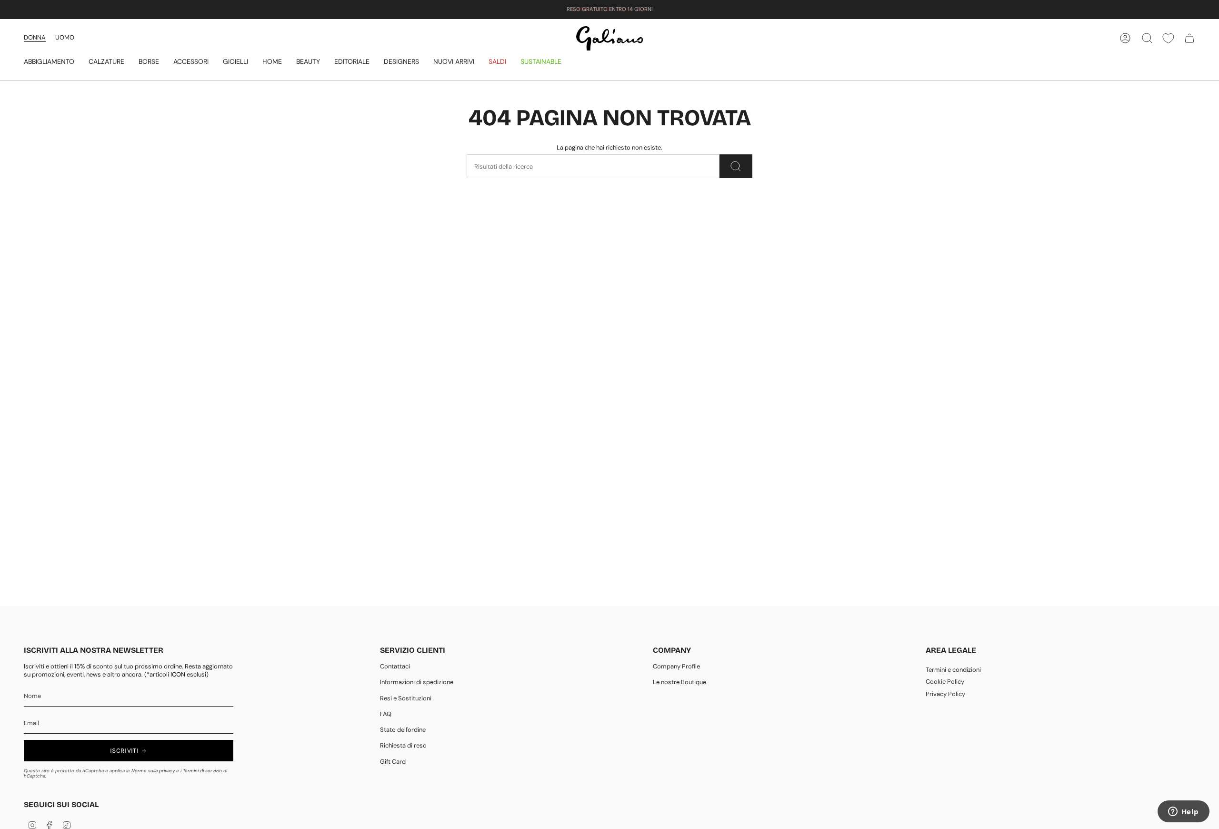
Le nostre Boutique (679, 682)
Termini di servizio (202, 771)
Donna (35, 37)
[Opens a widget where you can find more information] (1183, 812)
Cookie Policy (945, 681)
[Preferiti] (1168, 38)
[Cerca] (735, 166)
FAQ (385, 714)
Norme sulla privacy (153, 771)
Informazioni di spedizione (416, 682)
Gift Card (393, 762)
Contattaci (395, 666)
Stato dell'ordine (403, 730)
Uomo (64, 37)
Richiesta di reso (403, 745)
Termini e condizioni (953, 670)
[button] (49, 62)
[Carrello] (1189, 38)
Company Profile (676, 666)
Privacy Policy (945, 694)
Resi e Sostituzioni (405, 698)
